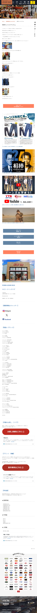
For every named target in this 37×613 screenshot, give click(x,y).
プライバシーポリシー (31, 601)
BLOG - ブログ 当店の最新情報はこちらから (18, 106)
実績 (15, 601)
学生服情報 (12, 604)
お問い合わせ (29, 599)
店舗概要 (20, 601)
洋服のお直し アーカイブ (18, 243)
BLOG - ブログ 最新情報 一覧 (18, 231)
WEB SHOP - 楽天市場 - (18, 252)
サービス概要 (13, 601)
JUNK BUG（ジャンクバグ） (10, 21)
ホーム (3, 21)
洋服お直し (12, 602)
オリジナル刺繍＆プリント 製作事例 (18, 237)
